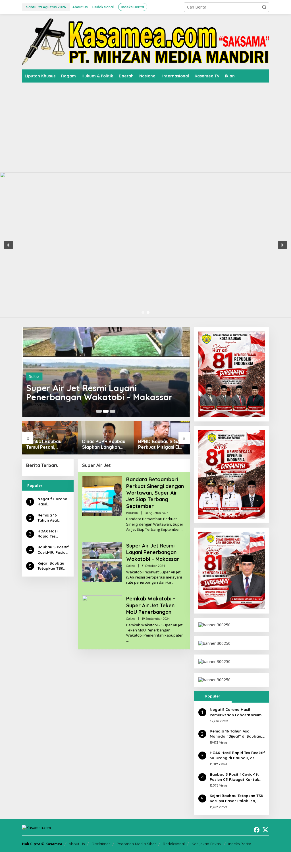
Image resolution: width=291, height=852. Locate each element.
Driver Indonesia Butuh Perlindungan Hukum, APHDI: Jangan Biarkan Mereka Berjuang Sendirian (159, 444)
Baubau (36, 367)
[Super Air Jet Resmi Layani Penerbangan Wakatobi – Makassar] (173, 582)
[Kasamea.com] (145, 41)
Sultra (130, 566)
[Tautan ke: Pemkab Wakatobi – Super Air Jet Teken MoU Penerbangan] (102, 615)
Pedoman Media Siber (136, 843)
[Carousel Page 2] (106, 411)
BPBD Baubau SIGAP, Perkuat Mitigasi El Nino (104, 444)
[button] (264, 7)
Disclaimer (101, 843)
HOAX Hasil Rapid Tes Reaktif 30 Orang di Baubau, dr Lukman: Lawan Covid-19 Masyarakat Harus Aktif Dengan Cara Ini (53, 534)
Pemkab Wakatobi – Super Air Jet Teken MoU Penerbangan (150, 605)
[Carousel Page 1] (99, 411)
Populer (34, 485)
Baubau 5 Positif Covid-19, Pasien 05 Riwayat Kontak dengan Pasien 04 (53, 550)
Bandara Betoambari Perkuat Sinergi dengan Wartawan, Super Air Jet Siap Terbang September (104, 388)
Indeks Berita (239, 843)
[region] (145, 245)
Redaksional (174, 843)
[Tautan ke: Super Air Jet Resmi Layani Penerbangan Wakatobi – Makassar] (102, 562)
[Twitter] (265, 830)
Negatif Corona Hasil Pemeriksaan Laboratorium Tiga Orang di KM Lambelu (52, 502)
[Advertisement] (145, 125)
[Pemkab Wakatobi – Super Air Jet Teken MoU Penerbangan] (127, 640)
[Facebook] (256, 830)
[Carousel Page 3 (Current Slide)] (112, 411)
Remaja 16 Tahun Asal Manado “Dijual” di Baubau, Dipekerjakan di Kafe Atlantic (53, 518)
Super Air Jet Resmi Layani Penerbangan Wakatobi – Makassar (152, 552)
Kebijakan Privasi (206, 843)
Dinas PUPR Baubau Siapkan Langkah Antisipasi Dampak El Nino (49, 444)
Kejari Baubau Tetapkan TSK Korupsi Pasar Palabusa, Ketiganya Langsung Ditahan (51, 566)
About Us (77, 843)
